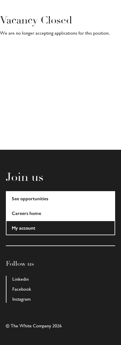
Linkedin (20, 279)
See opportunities (30, 198)
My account (23, 228)
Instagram (21, 299)
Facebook (21, 289)
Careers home (26, 213)
